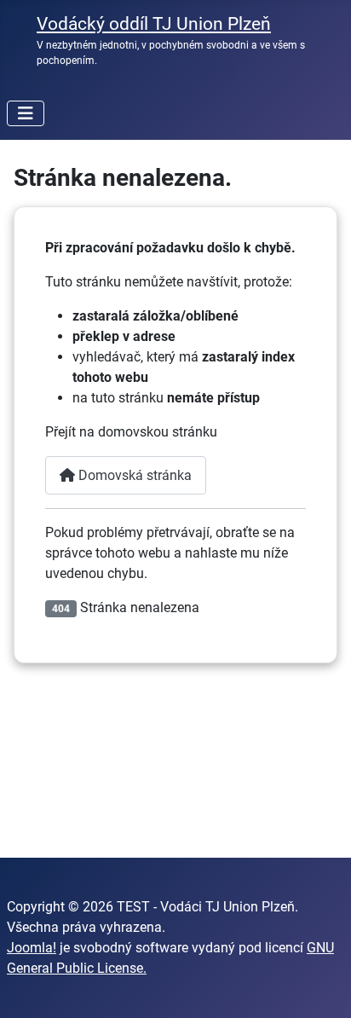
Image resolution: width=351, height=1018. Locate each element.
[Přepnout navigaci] (25, 113)
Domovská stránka (133, 475)
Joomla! (31, 948)
